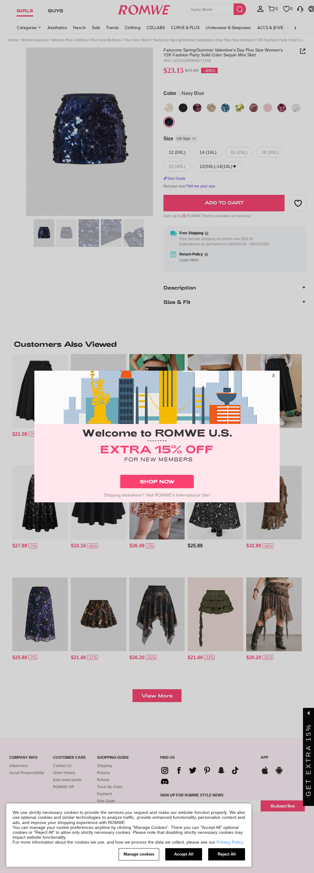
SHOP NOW (157, 481)
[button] (273, 376)
